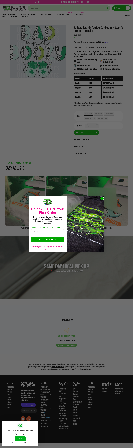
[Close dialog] (102, 198)
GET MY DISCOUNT (48, 239)
